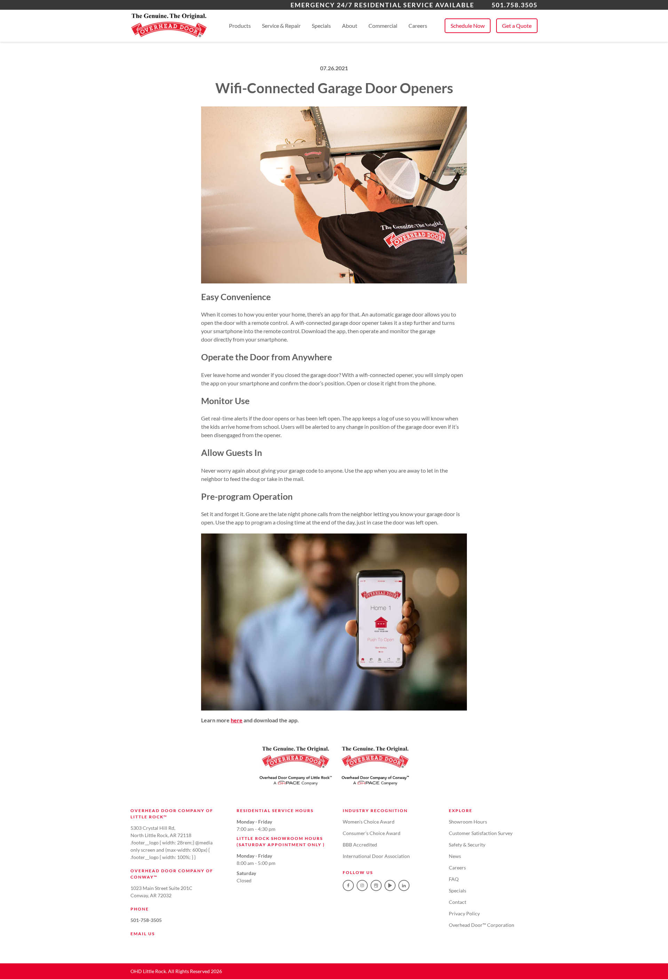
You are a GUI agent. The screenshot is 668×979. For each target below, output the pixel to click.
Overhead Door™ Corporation (481, 925)
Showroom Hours (468, 822)
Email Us (142, 933)
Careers (417, 25)
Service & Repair (281, 25)
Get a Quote (517, 25)
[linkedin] (403, 885)
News (455, 856)
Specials (321, 25)
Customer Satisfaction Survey (480, 833)
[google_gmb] (376, 885)
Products (240, 25)
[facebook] (348, 885)
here (236, 720)
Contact (457, 902)
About (349, 25)
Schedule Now (468, 25)
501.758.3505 (515, 5)
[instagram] (362, 885)
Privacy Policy (464, 913)
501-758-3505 (146, 920)
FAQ (454, 879)
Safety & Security (467, 845)
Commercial (382, 25)
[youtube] (390, 885)
